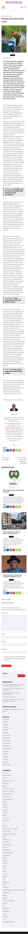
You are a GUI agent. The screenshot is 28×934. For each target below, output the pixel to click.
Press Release (6, 892)
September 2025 (7, 748)
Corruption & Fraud (7, 794)
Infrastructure (6, 839)
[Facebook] (4, 450)
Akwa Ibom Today (7, 775)
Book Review (6, 783)
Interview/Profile (7, 844)
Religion (5, 898)
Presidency (5, 887)
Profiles (4, 895)
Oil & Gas (5, 874)
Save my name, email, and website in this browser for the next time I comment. (14, 658)
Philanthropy (6, 882)
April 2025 (5, 762)
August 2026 (6, 719)
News (4, 871)
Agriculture (5, 772)
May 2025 (5, 759)
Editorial (5, 810)
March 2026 (6, 732)
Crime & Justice (7, 796)
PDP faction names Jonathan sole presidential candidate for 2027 (12, 575)
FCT (4, 823)
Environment (6, 820)
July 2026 (5, 722)
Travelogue (5, 916)
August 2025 (6, 751)
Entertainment (6, 818)
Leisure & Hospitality (8, 852)
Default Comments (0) (8, 602)
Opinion (5, 876)
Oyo (4, 879)
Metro (4, 866)
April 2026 (5, 730)
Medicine (5, 860)
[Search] (25, 7)
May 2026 (5, 727)
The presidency (6, 911)
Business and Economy (9, 788)
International (6, 842)
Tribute (4, 919)
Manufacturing (6, 855)
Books (4, 786)
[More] (19, 450)
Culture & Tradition (7, 799)
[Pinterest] (13, 450)
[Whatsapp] (14, 445)
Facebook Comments (7, 604)
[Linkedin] (10, 450)
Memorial (5, 863)
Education (5, 812)
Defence (5, 802)
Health (4, 836)
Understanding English (9, 921)
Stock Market (6, 908)
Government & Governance (9, 834)
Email (4, 641)
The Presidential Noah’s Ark (10, 697)
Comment (5, 613)
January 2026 (6, 738)
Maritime (5, 858)
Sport (4, 906)
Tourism (5, 914)
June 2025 (5, 756)
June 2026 (5, 724)
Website (4, 649)
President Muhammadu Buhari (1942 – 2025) (14, 890)
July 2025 (5, 754)
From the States (7, 16)
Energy (4, 815)
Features (5, 826)
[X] (7, 450)
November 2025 (7, 743)
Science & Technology (8, 900)
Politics (4, 884)
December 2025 (7, 740)
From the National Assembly (10, 828)
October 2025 (6, 746)
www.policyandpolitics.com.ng (13, 426)
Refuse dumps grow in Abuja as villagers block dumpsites (12, 532)
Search (5, 673)
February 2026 (6, 735)
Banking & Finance (7, 780)
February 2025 (6, 764)
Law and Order (6, 850)
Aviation (5, 778)
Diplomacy (5, 807)
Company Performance (9, 791)
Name (4, 634)
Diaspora (5, 804)
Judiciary (5, 847)
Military (5, 868)
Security (5, 903)
